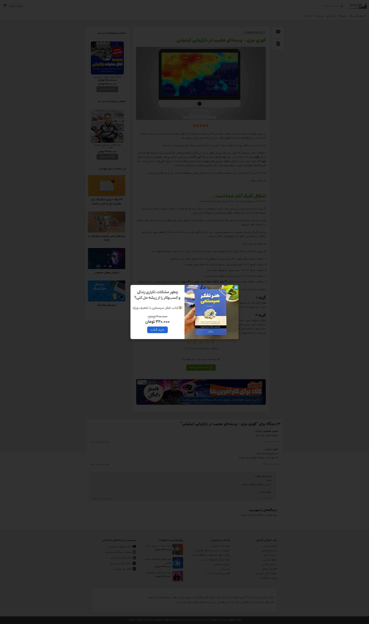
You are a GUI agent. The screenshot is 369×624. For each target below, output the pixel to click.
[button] (236, 287)
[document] (184, 312)
